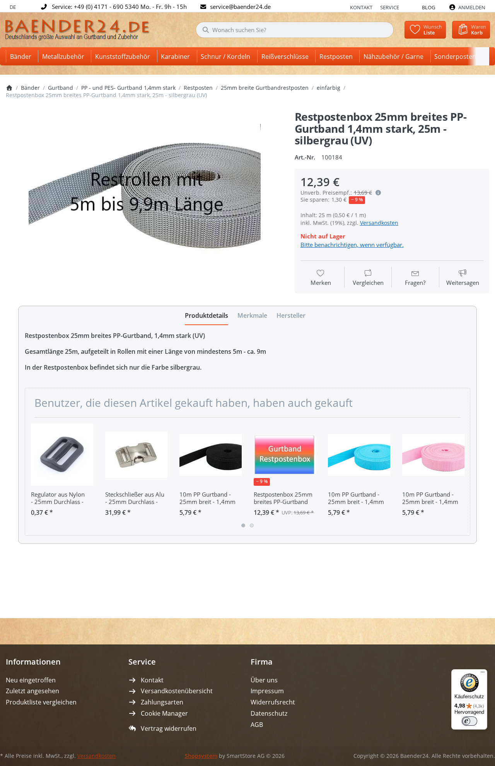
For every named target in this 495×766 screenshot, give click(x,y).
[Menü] (482, 674)
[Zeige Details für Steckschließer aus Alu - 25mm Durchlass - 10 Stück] (136, 454)
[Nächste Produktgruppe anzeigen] (461, 476)
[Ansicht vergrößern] (144, 201)
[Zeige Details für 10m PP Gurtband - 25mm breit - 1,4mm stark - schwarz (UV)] (210, 454)
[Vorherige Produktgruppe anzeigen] (33, 476)
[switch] (469, 721)
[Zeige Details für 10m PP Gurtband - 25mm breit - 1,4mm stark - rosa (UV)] (433, 454)
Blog (428, 7)
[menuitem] (22, 56)
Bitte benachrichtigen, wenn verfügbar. (352, 244)
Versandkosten (379, 222)
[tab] (206, 316)
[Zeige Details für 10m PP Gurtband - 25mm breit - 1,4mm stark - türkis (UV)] (359, 454)
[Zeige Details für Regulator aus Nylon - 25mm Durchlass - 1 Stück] (62, 454)
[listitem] (144, 201)
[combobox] (295, 30)
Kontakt (361, 7)
